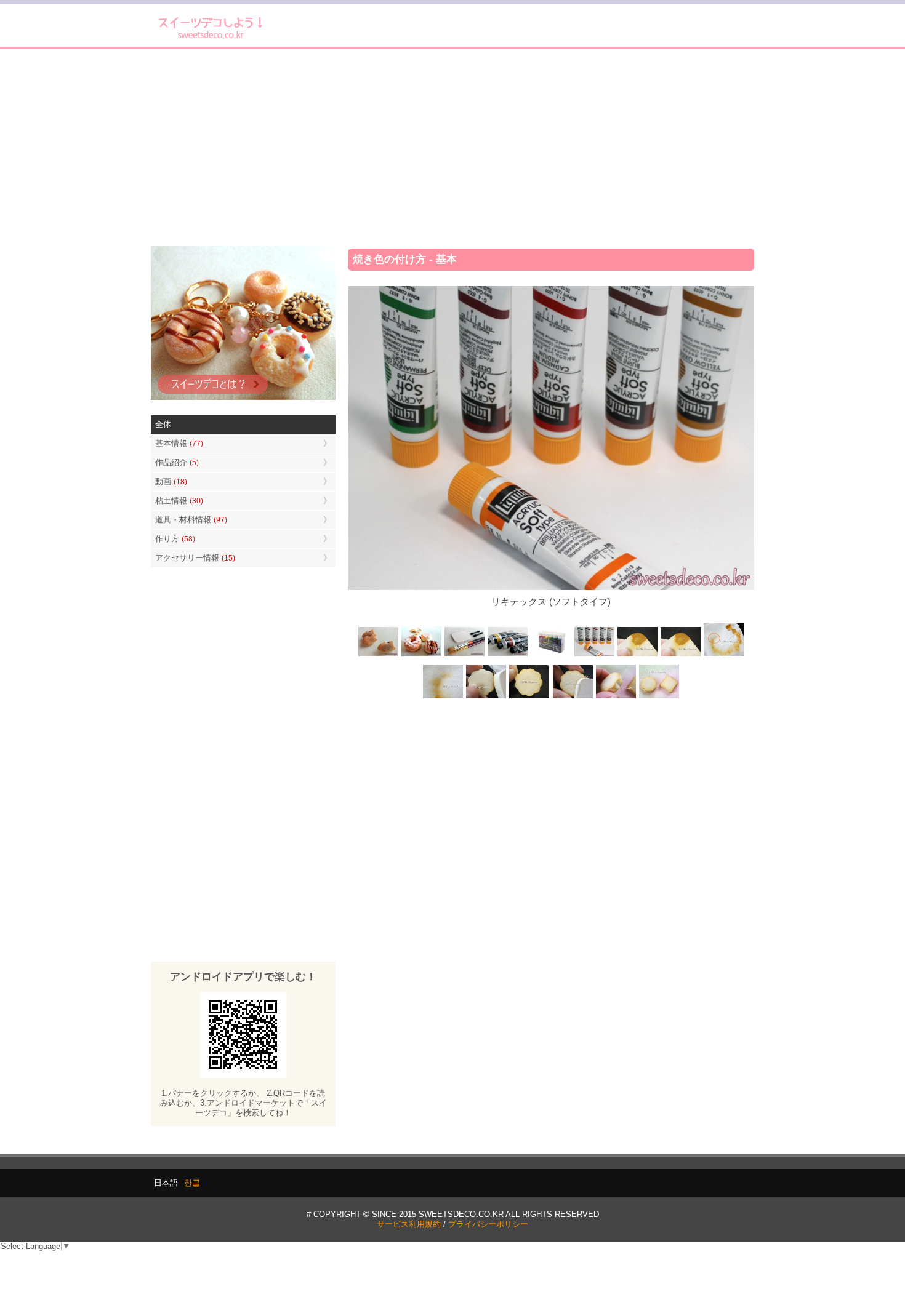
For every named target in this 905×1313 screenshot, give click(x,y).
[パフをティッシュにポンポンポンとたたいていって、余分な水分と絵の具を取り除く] (723, 655)
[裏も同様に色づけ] (529, 696)
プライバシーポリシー (488, 1224)
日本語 (166, 1182)
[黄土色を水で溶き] (637, 655)
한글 (192, 1182)
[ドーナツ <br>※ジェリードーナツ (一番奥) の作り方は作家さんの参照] (421, 655)
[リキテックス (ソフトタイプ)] (594, 655)
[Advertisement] (452, 148)
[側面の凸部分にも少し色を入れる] (615, 696)
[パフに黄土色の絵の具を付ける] (680, 655)
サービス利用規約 (409, 1224)
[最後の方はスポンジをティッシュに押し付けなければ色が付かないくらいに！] (443, 696)
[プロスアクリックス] (551, 655)
